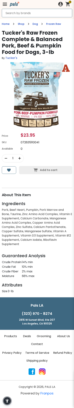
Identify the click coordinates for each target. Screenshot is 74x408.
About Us (63, 336)
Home (6, 24)
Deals (27, 336)
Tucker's (11, 58)
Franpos (47, 393)
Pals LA (37, 305)
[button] (7, 400)
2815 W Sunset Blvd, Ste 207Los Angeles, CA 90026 (37, 321)
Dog (35, 24)
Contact (37, 344)
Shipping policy (37, 361)
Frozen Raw (53, 24)
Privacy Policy (12, 353)
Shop (21, 24)
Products (10, 336)
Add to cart (48, 170)
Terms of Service (37, 353)
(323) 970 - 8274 (37, 313)
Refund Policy (62, 353)
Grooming (44, 336)
